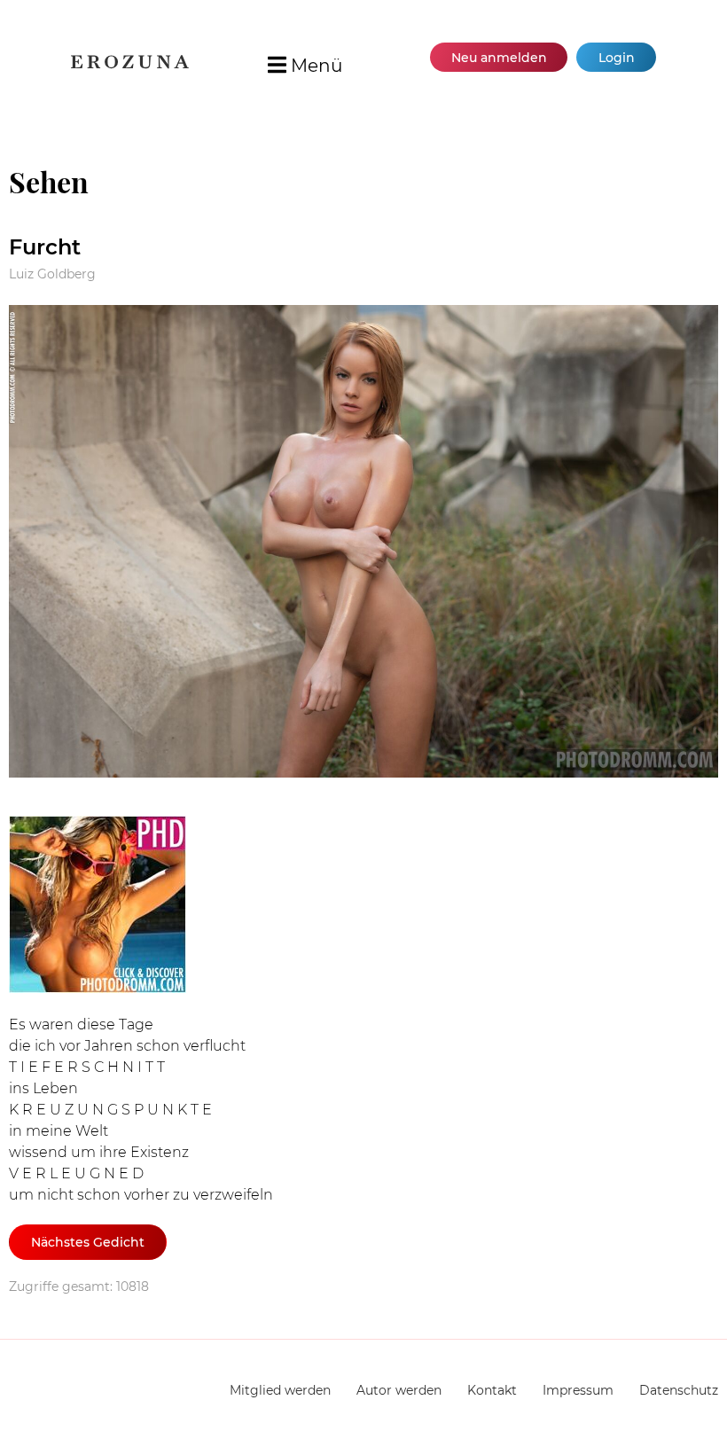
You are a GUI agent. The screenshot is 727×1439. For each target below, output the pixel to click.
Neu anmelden (499, 58)
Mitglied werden (280, 1390)
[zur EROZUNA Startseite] (130, 64)
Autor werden (399, 1390)
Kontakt (492, 1390)
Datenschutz (678, 1390)
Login (616, 58)
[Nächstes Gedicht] (363, 544)
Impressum (578, 1390)
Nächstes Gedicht (88, 1242)
